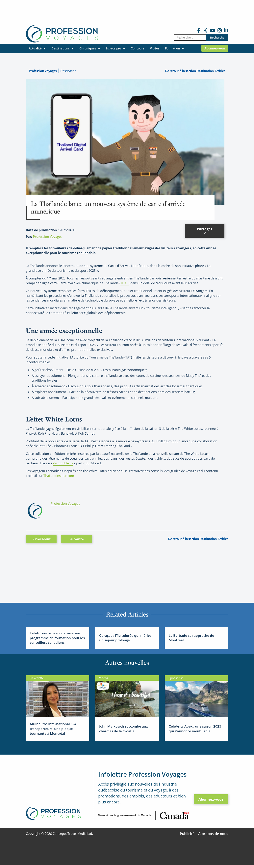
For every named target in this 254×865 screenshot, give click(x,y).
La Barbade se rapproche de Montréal (191, 638)
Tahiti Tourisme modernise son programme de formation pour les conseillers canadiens (57, 638)
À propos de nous (213, 833)
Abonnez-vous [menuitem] (214, 48)
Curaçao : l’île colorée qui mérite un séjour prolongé (125, 638)
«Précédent (42, 539)
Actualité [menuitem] (35, 48)
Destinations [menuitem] (60, 48)
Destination (68, 71)
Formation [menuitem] (172, 48)
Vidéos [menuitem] (154, 48)
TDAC (124, 283)
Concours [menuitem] (137, 48)
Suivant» (76, 539)
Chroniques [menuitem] (87, 48)
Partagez (205, 228)
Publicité (187, 833)
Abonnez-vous (210, 799)
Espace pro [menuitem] (113, 48)
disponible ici (63, 463)
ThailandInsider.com (58, 476)
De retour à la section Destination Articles (195, 71)
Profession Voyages (43, 71)
